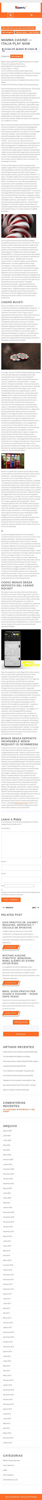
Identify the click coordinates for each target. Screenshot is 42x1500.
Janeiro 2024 (7, 1207)
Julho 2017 (7, 1299)
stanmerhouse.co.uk (10, 1480)
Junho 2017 (7, 1303)
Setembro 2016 (8, 1347)
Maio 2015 (6, 1423)
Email (3, 873)
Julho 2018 (7, 1241)
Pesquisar (21, 1022)
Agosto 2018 (7, 1236)
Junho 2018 (7, 1246)
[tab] (10, 15)
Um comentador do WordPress (15, 1109)
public (5, 1470)
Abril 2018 (6, 1255)
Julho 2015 (7, 1414)
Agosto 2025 (7, 1188)
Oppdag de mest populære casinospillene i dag (19, 1080)
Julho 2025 (7, 1193)
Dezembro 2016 (8, 1332)
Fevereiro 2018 (8, 1265)
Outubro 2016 (8, 1342)
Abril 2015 (6, 1428)
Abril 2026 (6, 1150)
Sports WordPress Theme (15, 1497)
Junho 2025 (7, 1198)
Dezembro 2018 (8, 1217)
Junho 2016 (7, 1361)
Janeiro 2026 (7, 1164)
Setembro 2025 (8, 1183)
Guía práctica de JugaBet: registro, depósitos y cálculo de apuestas (20, 925)
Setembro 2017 (8, 1289)
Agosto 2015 (7, 1409)
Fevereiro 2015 (8, 1438)
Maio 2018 (6, 1251)
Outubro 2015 (8, 1399)
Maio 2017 (6, 1308)
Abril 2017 (6, 1313)
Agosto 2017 (7, 1294)
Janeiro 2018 (7, 1270)
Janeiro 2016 (7, 1385)
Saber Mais (12, 947)
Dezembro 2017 (8, 1275)
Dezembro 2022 (8, 1212)
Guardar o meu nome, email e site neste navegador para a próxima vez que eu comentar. (20, 893)
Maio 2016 (6, 1366)
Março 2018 (7, 1260)
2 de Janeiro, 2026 (9, 49)
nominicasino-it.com (21, 803)
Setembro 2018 (8, 1231)
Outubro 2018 (8, 1227)
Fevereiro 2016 (8, 1380)
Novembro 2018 (8, 1222)
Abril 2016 (6, 1371)
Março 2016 (7, 1375)
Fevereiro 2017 (8, 1323)
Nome (3, 861)
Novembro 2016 (8, 1337)
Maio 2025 (6, 1203)
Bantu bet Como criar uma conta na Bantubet (18, 28)
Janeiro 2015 (7, 1443)
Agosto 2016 (7, 1351)
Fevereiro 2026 (8, 1159)
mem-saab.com (8, 1465)
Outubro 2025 (8, 1179)
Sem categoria (7, 32)
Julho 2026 (7, 1135)
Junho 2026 (7, 1140)
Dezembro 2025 (8, 1169)
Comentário (6, 828)
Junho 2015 (7, 1419)
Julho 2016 (7, 1356)
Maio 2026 (6, 1145)
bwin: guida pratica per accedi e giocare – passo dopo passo (20, 994)
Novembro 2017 (8, 1279)
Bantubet (21, 49)
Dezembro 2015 (8, 1390)
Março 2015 (7, 1433)
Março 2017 (7, 1318)
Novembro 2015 (8, 1395)
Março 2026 (7, 1155)
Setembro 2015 (8, 1404)
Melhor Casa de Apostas (11, 1460)
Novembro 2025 (8, 1174)
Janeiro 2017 (7, 1327)
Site (2, 886)
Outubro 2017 (8, 1284)
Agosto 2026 (7, 1131)
